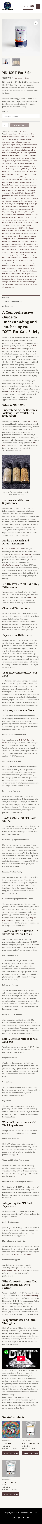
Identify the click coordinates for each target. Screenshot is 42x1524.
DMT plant (14, 190)
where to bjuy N (31, 284)
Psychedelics (22, 131)
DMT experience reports (10, 177)
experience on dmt (17, 209)
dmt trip (11, 198)
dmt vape (27, 198)
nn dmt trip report (13, 247)
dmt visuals (25, 201)
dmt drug (18, 169)
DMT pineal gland (23, 188)
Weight (5, 111)
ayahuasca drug (8, 142)
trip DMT (13, 265)
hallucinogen (29, 212)
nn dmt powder (27, 244)
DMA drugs (25, 161)
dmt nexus (6, 188)
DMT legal (18, 182)
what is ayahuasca (27, 274)
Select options (11, 1453)
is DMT (14, 223)
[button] (36, 23)
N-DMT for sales (12, 231)
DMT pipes (6, 190)
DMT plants (22, 190)
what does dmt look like (20, 271)
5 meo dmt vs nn (12, 134)
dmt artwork (9, 163)
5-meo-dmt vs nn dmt (27, 137)
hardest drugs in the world (15, 217)
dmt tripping (19, 198)
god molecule (19, 212)
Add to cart (19, 125)
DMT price (13, 193)
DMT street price (24, 196)
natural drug (11, 236)
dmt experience (13, 174)
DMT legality (26, 182)
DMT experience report (28, 174)
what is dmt (6, 276)
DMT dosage (10, 169)
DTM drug (20, 206)
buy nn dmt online (20, 153)
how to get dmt (11, 220)
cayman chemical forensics (11, 155)
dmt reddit (14, 196)
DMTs (6, 204)
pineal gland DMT (18, 255)
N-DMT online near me (15, 233)
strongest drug (16, 257)
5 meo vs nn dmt (13, 137)
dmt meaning (26, 185)
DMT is (11, 182)
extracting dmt (29, 209)
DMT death (28, 166)
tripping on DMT (11, 268)
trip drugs (26, 265)
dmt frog (11, 179)
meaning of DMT (17, 228)
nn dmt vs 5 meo (26, 247)
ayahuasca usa (19, 147)
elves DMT (6, 209)
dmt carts (20, 166)
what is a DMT (15, 274)
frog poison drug (8, 212)
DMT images (27, 179)
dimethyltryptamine (14, 161)
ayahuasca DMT (26, 139)
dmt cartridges (11, 166)
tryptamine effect (24, 268)
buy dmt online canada (15, 150)
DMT (31, 161)
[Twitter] (23, 1517)
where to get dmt (8, 287)
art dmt (16, 139)
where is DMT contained (16, 284)
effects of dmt (29, 206)
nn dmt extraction (14, 241)
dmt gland (18, 179)
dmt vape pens (14, 201)
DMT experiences (26, 177)
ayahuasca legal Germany (11, 145)
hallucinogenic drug (9, 214)
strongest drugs (12, 260)
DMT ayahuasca (20, 163)
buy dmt (28, 147)
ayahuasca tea (7, 147)
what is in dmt (16, 276)
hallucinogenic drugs (24, 214)
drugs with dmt (11, 206)
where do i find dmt (19, 282)
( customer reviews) (20, 78)
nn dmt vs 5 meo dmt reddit (22, 249)
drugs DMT (28, 204)
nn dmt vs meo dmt (26, 252)
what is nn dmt (26, 276)
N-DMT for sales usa (25, 231)
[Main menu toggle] (38, 6)
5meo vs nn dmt (8, 139)
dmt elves (30, 171)
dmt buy (29, 163)
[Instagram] (28, 1517)
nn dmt (19, 236)
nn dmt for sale (26, 241)
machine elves (15, 225)
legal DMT (29, 223)
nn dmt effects (23, 239)
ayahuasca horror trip (22, 142)
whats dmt (28, 279)
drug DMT (12, 204)
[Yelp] (14, 1517)
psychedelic (6, 257)
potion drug (29, 255)
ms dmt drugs (28, 228)
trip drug (19, 265)
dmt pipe (33, 188)
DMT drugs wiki (12, 171)
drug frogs (20, 204)
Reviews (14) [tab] (7, 306)
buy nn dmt (10, 153)
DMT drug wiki (27, 169)
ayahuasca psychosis (29, 145)
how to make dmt (23, 220)
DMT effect (22, 171)
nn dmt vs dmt (14, 252)
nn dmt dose (12, 239)
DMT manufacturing (14, 185)
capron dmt (32, 153)
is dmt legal (22, 223)
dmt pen (13, 188)
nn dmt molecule (15, 244)
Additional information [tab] (12, 301)
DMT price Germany (24, 193)
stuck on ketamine (13, 263)
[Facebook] (19, 1517)
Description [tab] (7, 297)
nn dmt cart (26, 236)
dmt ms (34, 185)
